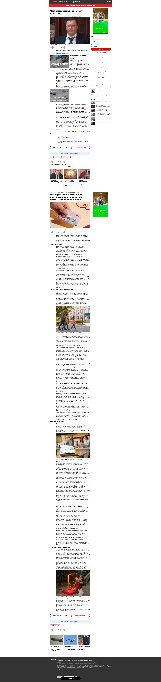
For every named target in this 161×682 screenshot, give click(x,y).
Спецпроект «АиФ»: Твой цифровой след (80, 5)
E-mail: (92, 36)
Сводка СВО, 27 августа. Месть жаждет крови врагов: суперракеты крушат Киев (101, 71)
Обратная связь (60, 660)
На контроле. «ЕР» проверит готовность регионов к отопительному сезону (101, 56)
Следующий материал (70, 678)
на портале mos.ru (72, 401)
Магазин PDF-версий (101, 659)
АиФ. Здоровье (95, 44)
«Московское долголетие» (63, 386)
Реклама (58, 659)
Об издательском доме (66, 659)
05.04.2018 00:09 (53, 8)
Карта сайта (74, 660)
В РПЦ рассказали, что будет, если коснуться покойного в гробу (102, 110)
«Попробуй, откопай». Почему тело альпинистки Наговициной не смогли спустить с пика (103, 90)
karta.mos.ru (59, 463)
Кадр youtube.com (66, 44)
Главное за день (95, 41)
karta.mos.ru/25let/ (66, 610)
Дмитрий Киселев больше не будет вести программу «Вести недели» (103, 114)
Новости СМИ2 (70, 166)
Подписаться (100, 49)
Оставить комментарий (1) (80, 147)
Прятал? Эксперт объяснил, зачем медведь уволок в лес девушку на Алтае (103, 95)
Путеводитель (67, 660)
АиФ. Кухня (94, 46)
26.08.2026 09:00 (53, 192)
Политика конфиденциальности (62, 673)
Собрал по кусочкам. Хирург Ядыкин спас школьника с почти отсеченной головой (103, 86)
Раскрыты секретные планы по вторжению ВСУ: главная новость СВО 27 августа (101, 61)
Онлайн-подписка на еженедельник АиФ (81, 659)
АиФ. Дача (94, 43)
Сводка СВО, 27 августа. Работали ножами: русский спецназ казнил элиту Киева (101, 76)
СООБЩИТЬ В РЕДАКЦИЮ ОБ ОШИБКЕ (85, 660)
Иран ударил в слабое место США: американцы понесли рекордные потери (101, 66)
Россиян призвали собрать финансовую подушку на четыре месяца (102, 123)
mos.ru (62, 272)
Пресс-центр (92, 659)
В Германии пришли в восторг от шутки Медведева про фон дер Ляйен (103, 118)
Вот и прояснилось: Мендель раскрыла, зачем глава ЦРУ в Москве (103, 106)
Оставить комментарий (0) (80, 615)
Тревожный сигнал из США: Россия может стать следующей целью (103, 102)
